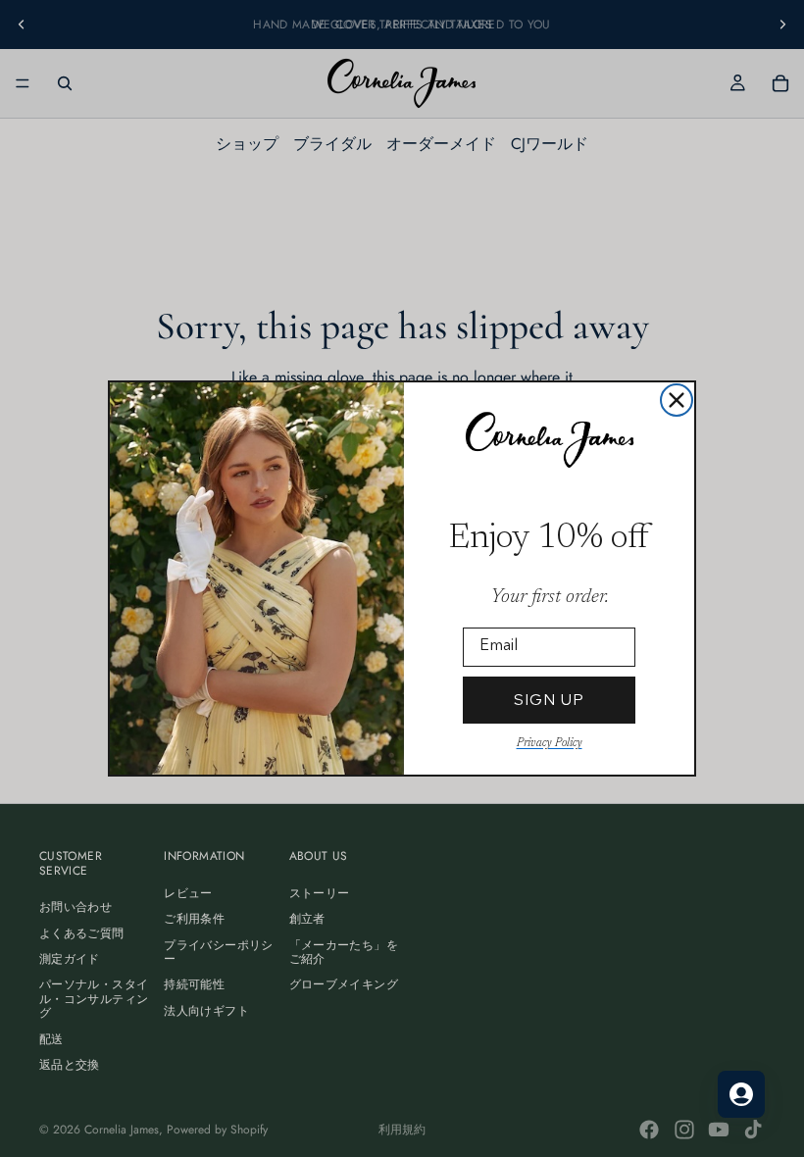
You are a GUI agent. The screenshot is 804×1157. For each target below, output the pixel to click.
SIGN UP (549, 699)
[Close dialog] (676, 400)
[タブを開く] (741, 1094)
